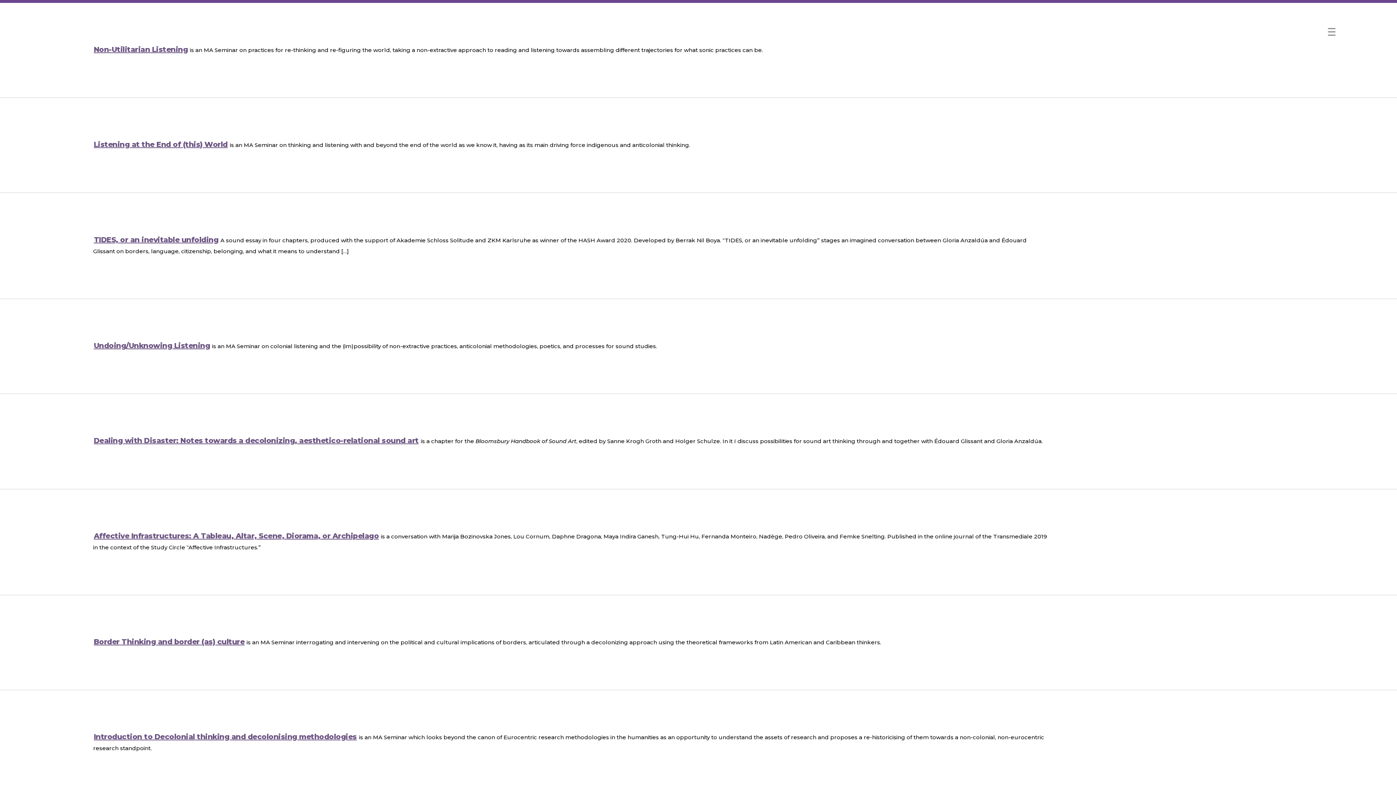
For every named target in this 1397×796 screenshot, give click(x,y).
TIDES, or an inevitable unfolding (156, 239)
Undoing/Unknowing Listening (152, 345)
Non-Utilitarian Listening (141, 49)
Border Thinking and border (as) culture (169, 641)
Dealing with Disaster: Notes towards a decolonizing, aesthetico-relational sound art (256, 440)
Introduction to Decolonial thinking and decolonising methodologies (225, 736)
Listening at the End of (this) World (161, 144)
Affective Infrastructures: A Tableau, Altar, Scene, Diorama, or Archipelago (236, 536)
